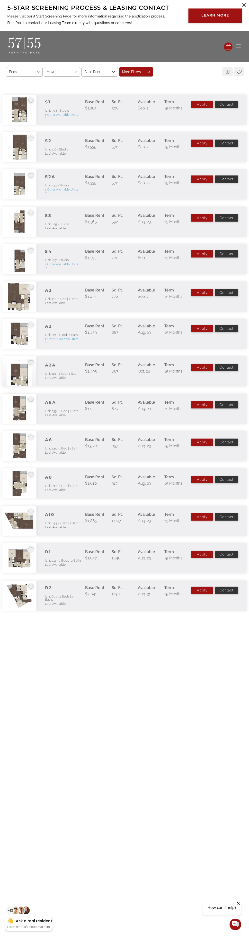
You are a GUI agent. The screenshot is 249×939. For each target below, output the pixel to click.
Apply (202, 104)
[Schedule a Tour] (228, 46)
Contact (226, 104)
